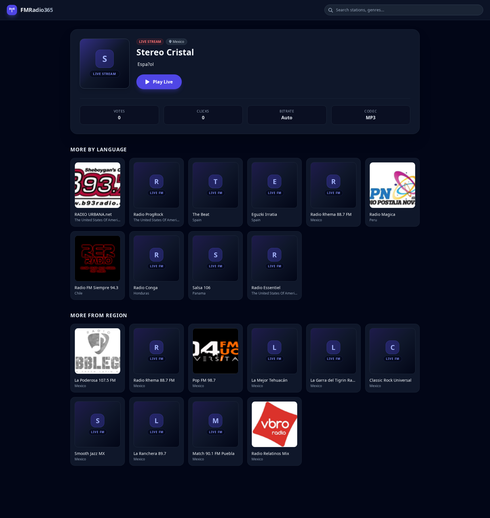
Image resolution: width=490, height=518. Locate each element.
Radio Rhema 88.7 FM (331, 214)
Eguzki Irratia (264, 214)
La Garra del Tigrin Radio (333, 380)
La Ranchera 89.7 (150, 453)
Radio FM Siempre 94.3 (96, 287)
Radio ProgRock (148, 214)
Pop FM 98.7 (204, 380)
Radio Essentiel (266, 287)
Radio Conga (146, 287)
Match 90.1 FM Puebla (214, 453)
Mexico (178, 41)
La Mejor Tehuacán (270, 380)
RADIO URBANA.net (93, 214)
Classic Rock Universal (390, 380)
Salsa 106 (201, 287)
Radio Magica (382, 214)
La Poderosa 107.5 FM (95, 380)
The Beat (201, 214)
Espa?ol (146, 64)
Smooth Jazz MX (90, 453)
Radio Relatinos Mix (270, 453)
